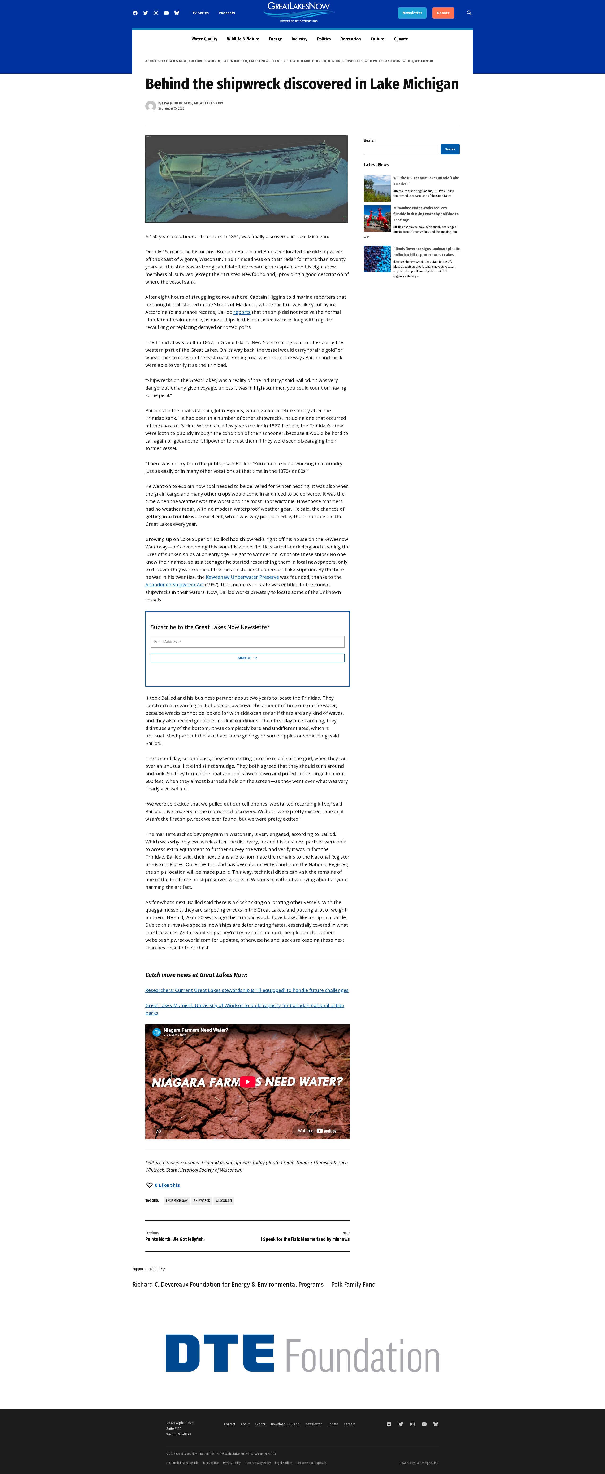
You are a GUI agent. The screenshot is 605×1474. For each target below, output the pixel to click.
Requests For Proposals (312, 1463)
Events (260, 1424)
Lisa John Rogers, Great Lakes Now (192, 103)
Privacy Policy (232, 1463)
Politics (324, 39)
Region (334, 61)
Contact (229, 1424)
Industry (299, 39)
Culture (377, 39)
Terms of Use (211, 1463)
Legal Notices (283, 1463)
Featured (212, 61)
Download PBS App (285, 1424)
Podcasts (227, 12)
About (245, 1424)
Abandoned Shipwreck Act (174, 584)
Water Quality (204, 39)
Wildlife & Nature (243, 39)
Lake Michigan (234, 61)
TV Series (200, 12)
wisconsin (224, 1201)
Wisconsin (424, 61)
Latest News (260, 61)
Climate (401, 39)
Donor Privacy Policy (258, 1463)
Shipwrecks (352, 61)
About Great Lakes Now (166, 61)
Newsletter (412, 12)
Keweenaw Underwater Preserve (242, 577)
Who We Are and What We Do (389, 61)
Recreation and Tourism (304, 61)
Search (370, 140)
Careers (350, 1424)
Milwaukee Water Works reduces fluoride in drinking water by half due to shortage (426, 214)
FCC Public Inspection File (182, 1463)
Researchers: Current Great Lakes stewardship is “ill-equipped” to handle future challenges (247, 990)
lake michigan (177, 1201)
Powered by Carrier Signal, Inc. (419, 1463)
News (276, 61)
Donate (443, 12)
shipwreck (202, 1201)
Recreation (351, 39)
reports (242, 312)
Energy (275, 39)
